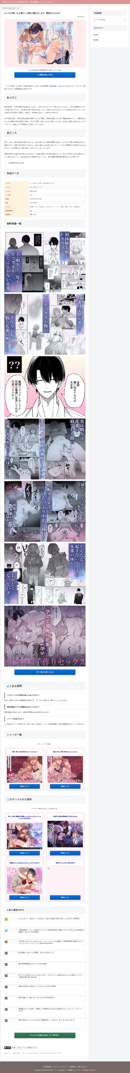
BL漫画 (95, 40)
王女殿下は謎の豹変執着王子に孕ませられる (65, 816)
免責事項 (72, 1067)
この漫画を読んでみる (45, 75)
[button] (124, 19)
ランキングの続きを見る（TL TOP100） (45, 1035)
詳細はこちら (24, 786)
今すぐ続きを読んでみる (45, 672)
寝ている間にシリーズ (20, 1047)
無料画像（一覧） (56, 86)
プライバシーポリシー (60, 1067)
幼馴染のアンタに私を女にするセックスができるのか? (25, 863)
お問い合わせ (81, 1067)
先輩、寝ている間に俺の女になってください (65, 751)
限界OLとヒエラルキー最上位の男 (65, 863)
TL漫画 (8, 1047)
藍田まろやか (33, 191)
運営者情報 (47, 1067)
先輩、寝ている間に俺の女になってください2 (24, 751)
